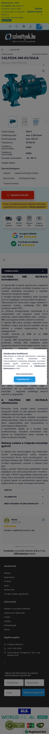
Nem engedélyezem (24, 374)
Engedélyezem (23, 379)
